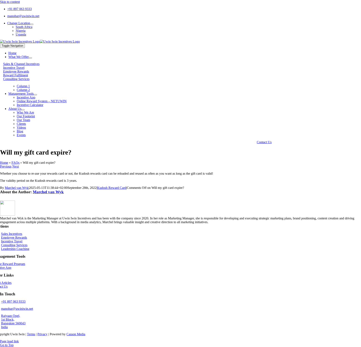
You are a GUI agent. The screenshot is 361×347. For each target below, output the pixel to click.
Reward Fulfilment (15, 75)
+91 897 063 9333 (19, 9)
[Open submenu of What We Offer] (30, 58)
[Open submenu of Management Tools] (35, 94)
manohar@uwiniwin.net (23, 16)
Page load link (9, 341)
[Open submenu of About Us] (23, 109)
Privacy (42, 334)
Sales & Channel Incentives (21, 64)
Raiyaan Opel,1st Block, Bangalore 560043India (13, 321)
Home (4, 162)
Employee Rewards (16, 71)
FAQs (15, 162)
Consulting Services (16, 79)
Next (15, 166)
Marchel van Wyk (16, 188)
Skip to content (10, 2)
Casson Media (75, 334)
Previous (5, 166)
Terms (31, 334)
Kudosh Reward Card (111, 188)
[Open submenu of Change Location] (31, 24)
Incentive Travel (13, 67)
